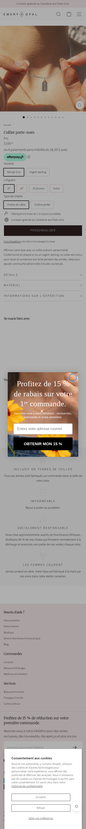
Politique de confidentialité (27, 786)
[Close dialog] (73, 378)
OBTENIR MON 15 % (43, 444)
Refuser (41, 808)
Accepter (41, 797)
